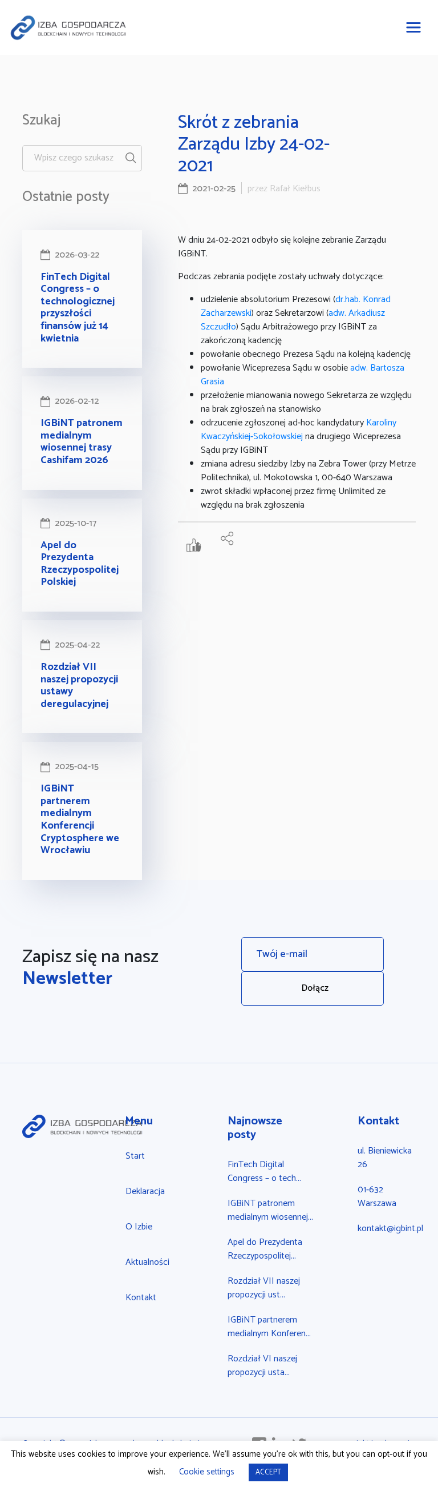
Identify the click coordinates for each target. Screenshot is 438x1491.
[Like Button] (196, 546)
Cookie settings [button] (206, 1472)
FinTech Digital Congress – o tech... (264, 1171)
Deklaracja (145, 1191)
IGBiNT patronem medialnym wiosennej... (270, 1210)
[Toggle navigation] (413, 27)
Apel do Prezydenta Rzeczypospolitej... (265, 1249)
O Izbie (138, 1227)
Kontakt (140, 1297)
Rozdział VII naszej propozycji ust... (264, 1288)
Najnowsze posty (255, 1128)
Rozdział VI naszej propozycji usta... (262, 1365)
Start (135, 1156)
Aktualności (147, 1262)
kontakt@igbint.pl (390, 1228)
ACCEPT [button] (268, 1472)
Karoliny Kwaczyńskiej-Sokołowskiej (298, 429)
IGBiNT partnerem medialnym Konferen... (269, 1326)
